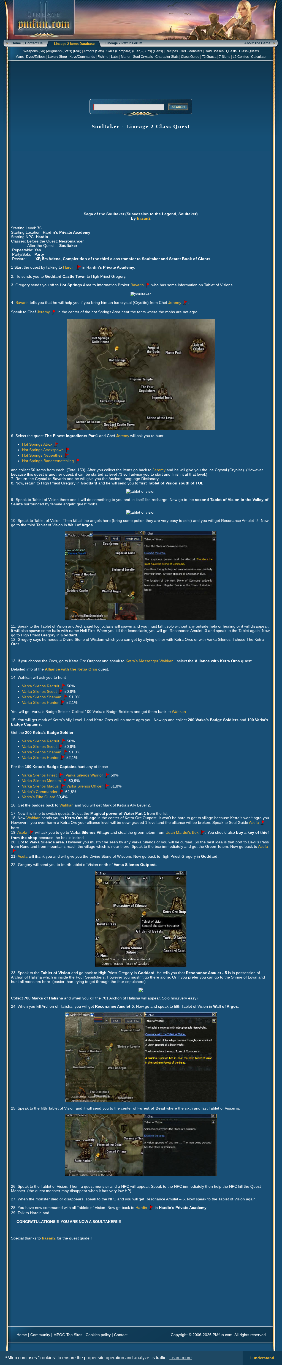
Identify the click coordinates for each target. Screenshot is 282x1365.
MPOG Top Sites (67, 1335)
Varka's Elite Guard (38, 797)
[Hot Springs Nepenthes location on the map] (66, 455)
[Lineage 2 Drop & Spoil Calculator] (44, 38)
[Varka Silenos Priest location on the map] (60, 775)
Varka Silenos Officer (84, 786)
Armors (88, 51)
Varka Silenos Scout (39, 691)
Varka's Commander (40, 791)
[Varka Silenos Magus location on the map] (62, 786)
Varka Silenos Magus (40, 786)
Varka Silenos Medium (41, 780)
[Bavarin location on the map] (147, 285)
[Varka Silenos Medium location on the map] (64, 780)
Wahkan (179, 711)
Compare (123, 51)
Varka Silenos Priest (39, 775)
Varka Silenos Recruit (40, 686)
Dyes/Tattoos (35, 57)
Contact (121, 1335)
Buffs (147, 51)
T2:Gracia (209, 57)
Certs (158, 51)
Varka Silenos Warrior (84, 775)
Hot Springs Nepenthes (42, 455)
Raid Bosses (214, 51)
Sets (99, 51)
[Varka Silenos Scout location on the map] (60, 691)
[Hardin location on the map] (78, 267)
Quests (231, 51)
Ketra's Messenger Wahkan (150, 661)
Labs (114, 57)
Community (40, 1335)
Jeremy (174, 302)
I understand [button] (262, 1358)
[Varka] (61, 791)
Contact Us (34, 43)
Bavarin (137, 285)
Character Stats (166, 57)
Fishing (103, 57)
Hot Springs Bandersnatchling (48, 461)
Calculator (259, 57)
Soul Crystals (143, 57)
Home (16, 43)
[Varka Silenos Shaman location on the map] (65, 697)
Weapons (30, 51)
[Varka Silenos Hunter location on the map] (62, 702)
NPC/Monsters (191, 51)
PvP (77, 51)
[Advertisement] (140, 78)
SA (42, 51)
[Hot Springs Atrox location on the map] (56, 444)
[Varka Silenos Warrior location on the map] (107, 775)
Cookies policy (98, 1335)
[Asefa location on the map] (262, 822)
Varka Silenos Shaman (41, 697)
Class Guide (190, 57)
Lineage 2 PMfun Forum (123, 43)
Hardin (69, 267)
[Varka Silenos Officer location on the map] (106, 786)
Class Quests (249, 51)
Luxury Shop (57, 57)
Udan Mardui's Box (182, 832)
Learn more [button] (180, 1357)
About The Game (257, 43)
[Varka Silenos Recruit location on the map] (63, 686)
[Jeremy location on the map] (185, 302)
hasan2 (144, 218)
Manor (126, 57)
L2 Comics (241, 57)
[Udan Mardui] (202, 832)
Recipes (172, 51)
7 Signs (224, 57)
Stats (67, 51)
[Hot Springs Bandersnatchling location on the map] (77, 461)
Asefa (254, 822)
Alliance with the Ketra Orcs (71, 669)
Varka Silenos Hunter (40, 702)
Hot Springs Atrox (37, 444)
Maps (19, 57)
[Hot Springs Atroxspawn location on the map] (67, 450)
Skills (110, 51)
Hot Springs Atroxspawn (43, 450)
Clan (136, 51)
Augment (54, 51)
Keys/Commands (82, 57)
